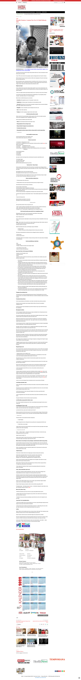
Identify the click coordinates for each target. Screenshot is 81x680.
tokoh (44, 143)
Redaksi (19, 23)
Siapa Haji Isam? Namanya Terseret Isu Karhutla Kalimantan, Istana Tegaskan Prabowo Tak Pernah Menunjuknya (38, 0)
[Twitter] (57, 671)
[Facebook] (55, 671)
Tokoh (17, 18)
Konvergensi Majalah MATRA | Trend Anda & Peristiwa (32, 676)
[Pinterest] (59, 671)
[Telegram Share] (45, 624)
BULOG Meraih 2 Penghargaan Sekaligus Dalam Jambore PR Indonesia (23, 621)
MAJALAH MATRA (52, 33)
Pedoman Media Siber (44, 676)
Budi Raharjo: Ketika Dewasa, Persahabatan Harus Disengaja (31, 635)
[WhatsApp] (62, 671)
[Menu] (16, 2)
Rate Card (19, 2)
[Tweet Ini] (42, 624)
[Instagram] (60, 671)
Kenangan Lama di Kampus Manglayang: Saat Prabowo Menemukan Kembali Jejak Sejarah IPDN (31, 646)
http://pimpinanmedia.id (20, 529)
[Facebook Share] (40, 624)
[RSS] (64, 671)
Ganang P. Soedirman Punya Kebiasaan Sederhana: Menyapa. (21, 635)
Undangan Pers (25, 2)
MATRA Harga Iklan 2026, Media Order (54, 676)
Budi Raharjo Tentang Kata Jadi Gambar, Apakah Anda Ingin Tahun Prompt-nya (21, 646)
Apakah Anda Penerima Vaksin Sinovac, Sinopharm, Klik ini (40, 621)
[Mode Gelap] (64, 2)
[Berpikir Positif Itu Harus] (43, 641)
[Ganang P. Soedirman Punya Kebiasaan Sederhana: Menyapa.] (21, 631)
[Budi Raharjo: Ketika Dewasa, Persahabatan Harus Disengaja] (32, 631)
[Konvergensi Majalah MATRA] (21, 7)
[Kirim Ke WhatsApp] (47, 624)
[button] (62, 2)
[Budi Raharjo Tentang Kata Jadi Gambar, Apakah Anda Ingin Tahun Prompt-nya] (21, 641)
